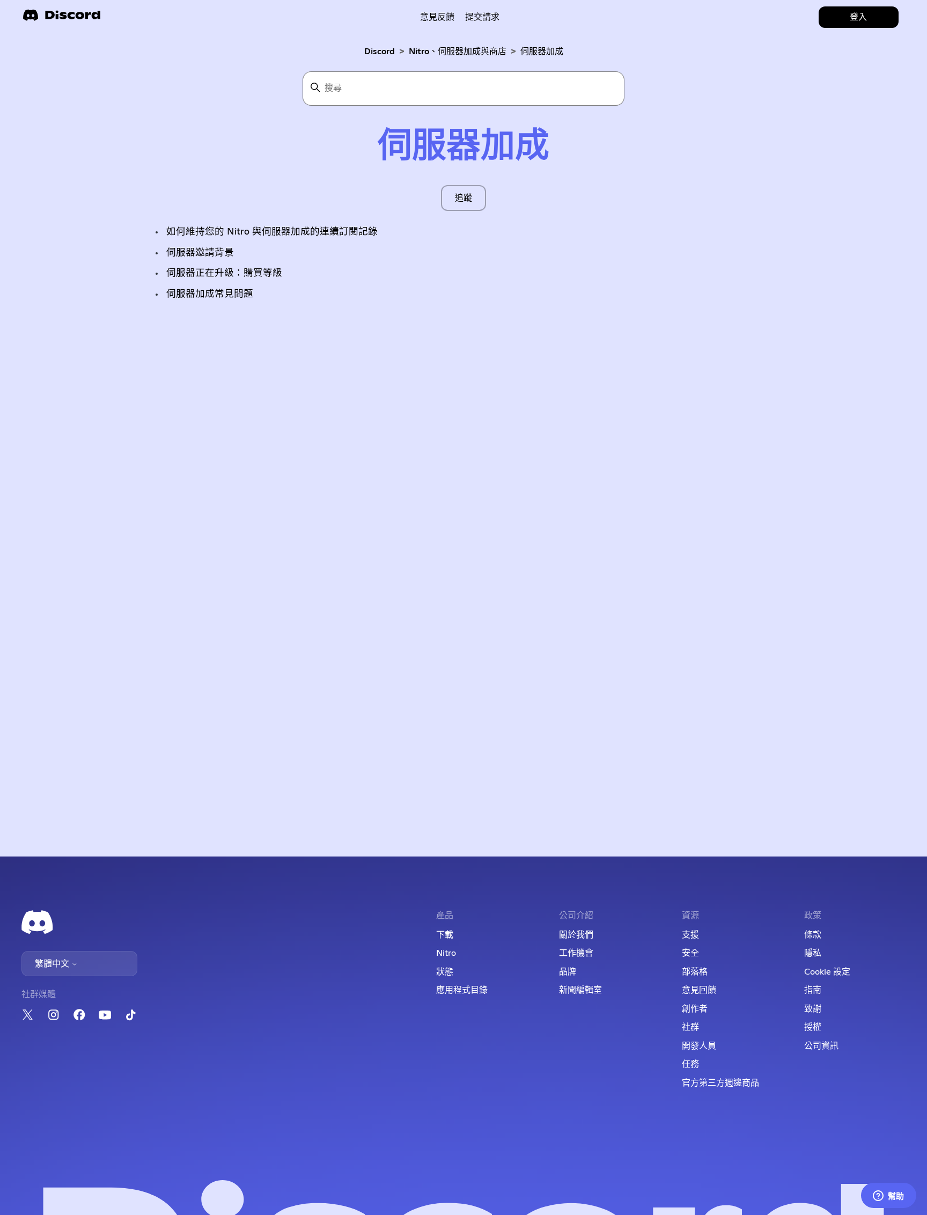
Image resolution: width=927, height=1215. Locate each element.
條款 (812, 935)
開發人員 (699, 1046)
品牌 (567, 972)
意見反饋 (437, 17)
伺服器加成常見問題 (209, 294)
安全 (690, 953)
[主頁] (61, 18)
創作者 (695, 1009)
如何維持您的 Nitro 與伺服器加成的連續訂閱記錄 (272, 232)
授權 (812, 1027)
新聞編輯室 (580, 990)
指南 (812, 990)
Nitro (446, 953)
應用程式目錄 (462, 990)
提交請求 (482, 17)
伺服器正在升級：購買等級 (224, 273)
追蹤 (463, 198)
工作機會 (576, 953)
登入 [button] (858, 17)
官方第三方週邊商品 (720, 1083)
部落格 (695, 972)
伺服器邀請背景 (200, 253)
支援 (690, 935)
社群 (690, 1027)
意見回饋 (699, 990)
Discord (379, 51)
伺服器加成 (541, 51)
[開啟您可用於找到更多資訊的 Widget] (888, 1196)
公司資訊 (821, 1046)
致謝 (812, 1009)
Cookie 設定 (827, 972)
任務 (690, 1064)
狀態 (444, 972)
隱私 (812, 953)
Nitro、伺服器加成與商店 (457, 51)
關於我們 (576, 935)
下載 (444, 935)
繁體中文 (53, 964)
